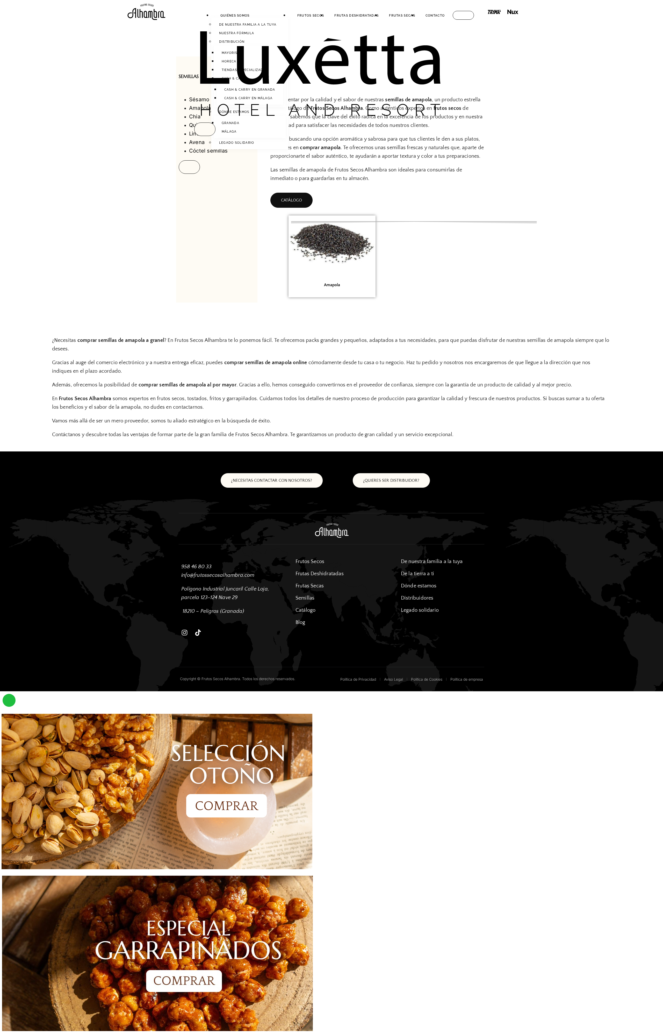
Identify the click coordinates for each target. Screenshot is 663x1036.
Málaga (229, 131)
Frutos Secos (310, 15)
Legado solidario (236, 143)
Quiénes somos (235, 15)
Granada (230, 123)
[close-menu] (204, 129)
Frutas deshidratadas (356, 15)
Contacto (435, 15)
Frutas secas (402, 15)
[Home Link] (320, 118)
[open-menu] (463, 15)
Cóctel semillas (208, 151)
